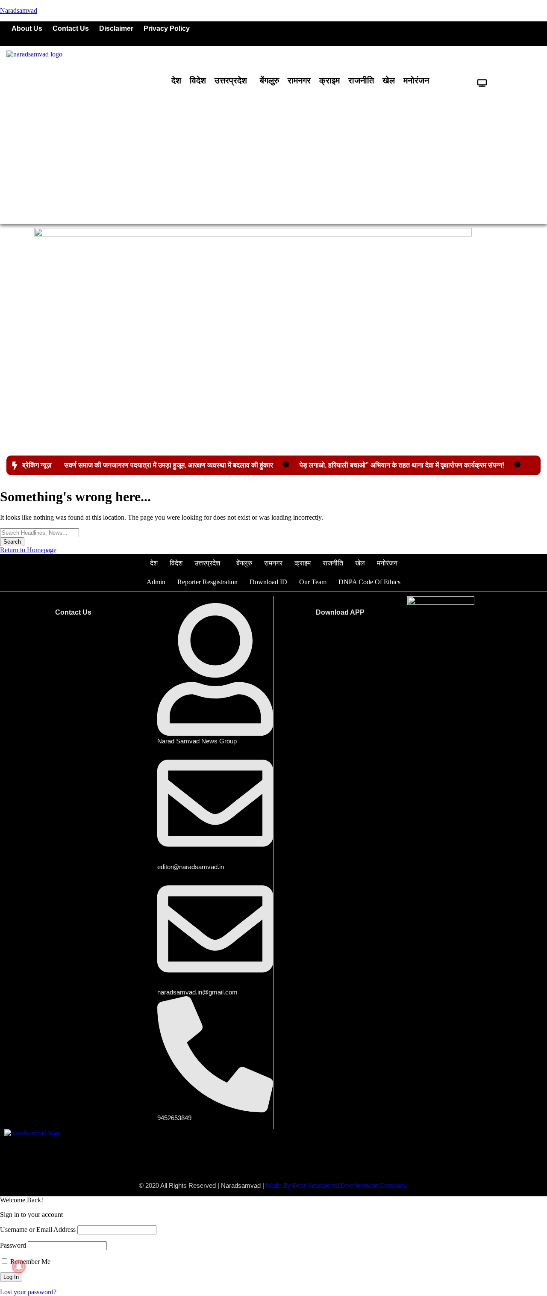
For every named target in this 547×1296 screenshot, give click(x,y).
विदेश (198, 80)
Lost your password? (28, 1292)
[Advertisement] (273, 155)
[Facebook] (425, 33)
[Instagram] (504, 33)
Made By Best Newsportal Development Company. (337, 1185)
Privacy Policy (167, 28)
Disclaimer (116, 28)
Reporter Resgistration (207, 582)
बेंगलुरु (269, 80)
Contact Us (71, 28)
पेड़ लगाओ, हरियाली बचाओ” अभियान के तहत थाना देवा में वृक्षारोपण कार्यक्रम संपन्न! (402, 465)
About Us (27, 28)
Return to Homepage (28, 549)
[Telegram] (530, 33)
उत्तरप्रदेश (231, 80)
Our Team (312, 582)
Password (13, 1245)
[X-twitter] (451, 33)
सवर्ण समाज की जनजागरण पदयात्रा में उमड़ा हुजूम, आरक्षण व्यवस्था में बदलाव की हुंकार (168, 465)
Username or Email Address (38, 1229)
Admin (156, 582)
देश (176, 80)
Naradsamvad (18, 10)
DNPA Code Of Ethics (369, 582)
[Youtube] (477, 33)
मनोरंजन (416, 80)
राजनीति (361, 80)
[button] (233, 80)
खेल (388, 80)
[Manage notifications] (19, 1266)
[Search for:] (39, 532)
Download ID (268, 582)
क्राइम (329, 80)
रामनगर (299, 80)
